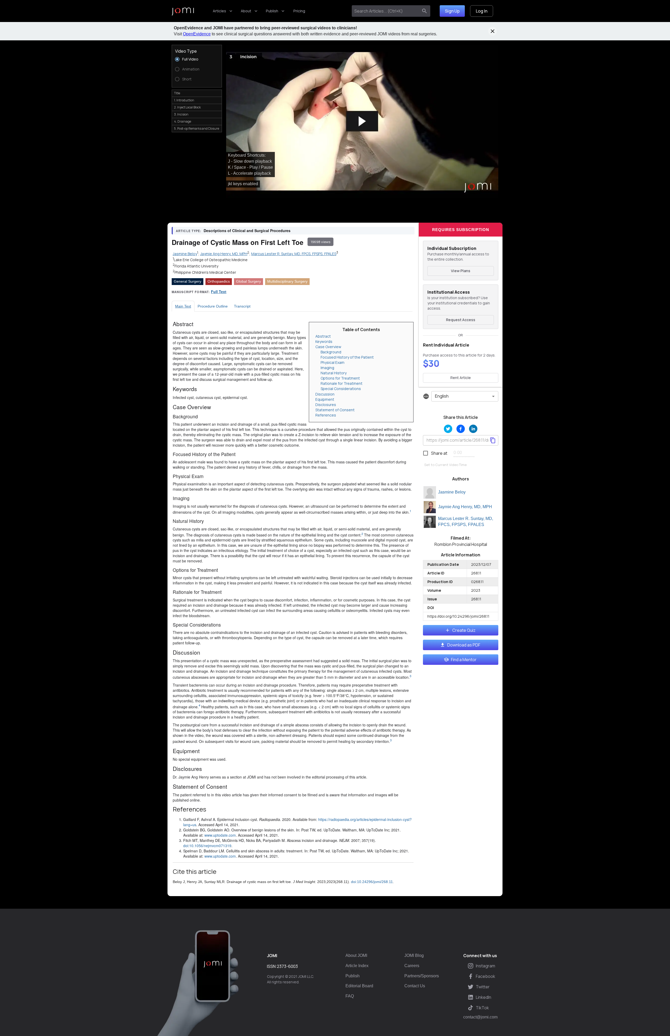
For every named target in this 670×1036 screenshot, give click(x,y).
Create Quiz (464, 630)
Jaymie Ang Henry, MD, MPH (465, 507)
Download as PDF (463, 645)
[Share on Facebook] (460, 429)
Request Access (460, 319)
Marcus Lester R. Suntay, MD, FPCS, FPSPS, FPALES (465, 521)
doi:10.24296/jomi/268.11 (372, 882)
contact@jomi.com (480, 1017)
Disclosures (325, 404)
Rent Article (460, 377)
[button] (362, 121)
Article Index (356, 965)
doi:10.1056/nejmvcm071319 (207, 845)
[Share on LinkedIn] (473, 429)
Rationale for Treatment (341, 383)
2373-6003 (287, 966)
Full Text (218, 291)
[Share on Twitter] (448, 429)
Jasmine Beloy (452, 492)
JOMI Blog (414, 955)
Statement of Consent (335, 409)
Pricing (299, 10)
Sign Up (452, 11)
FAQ (349, 996)
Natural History (334, 372)
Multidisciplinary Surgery (287, 281)
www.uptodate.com (220, 835)
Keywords (323, 341)
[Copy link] (492, 440)
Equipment (324, 399)
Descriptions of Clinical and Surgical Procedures (247, 230)
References (325, 415)
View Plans (460, 270)
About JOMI (356, 955)
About (246, 10)
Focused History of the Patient (347, 357)
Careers (411, 965)
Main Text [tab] (183, 306)
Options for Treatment (340, 378)
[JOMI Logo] (183, 11)
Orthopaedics (219, 281)
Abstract (323, 336)
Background (331, 351)
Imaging (327, 367)
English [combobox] (442, 396)
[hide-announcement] (492, 31)
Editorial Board (359, 986)
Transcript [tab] (242, 306)
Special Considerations (341, 388)
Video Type (186, 51)
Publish (272, 10)
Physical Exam (332, 362)
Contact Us (414, 986)
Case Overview (328, 346)
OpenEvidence (197, 34)
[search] (424, 11)
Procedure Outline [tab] (213, 306)
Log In (481, 11)
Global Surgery (248, 281)
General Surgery (187, 281)
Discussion (324, 394)
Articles (219, 10)
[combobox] (386, 11)
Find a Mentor (464, 659)
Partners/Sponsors (421, 976)
